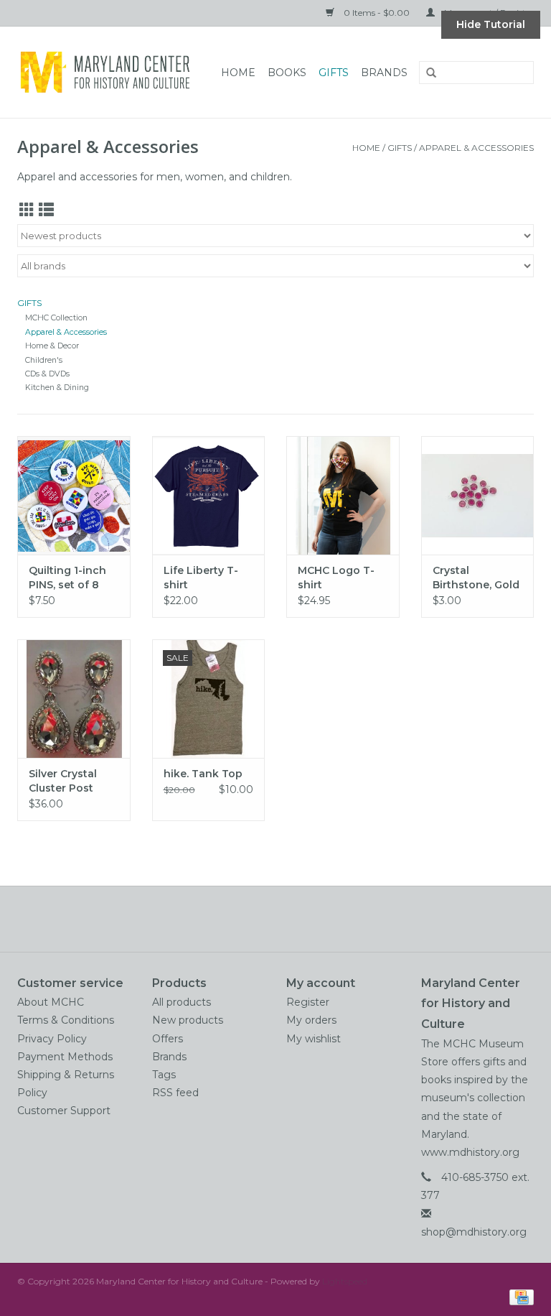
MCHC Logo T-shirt (336, 577)
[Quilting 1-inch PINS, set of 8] (74, 495)
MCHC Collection (56, 318)
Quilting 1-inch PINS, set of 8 (67, 577)
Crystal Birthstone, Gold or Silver (476, 578)
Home (238, 72)
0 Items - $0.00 (377, 12)
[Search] (426, 73)
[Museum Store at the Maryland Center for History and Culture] (109, 72)
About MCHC (50, 1002)
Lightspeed (344, 1281)
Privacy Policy (52, 1038)
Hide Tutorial (490, 24)
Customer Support (63, 1110)
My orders (311, 1020)
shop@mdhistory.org (474, 1231)
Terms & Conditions (65, 1020)
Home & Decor (52, 346)
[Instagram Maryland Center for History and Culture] (301, 918)
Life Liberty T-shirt (201, 577)
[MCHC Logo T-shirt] (343, 495)
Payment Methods (65, 1056)
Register (307, 1002)
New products (187, 1020)
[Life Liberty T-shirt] (208, 495)
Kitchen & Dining (57, 387)
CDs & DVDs (47, 374)
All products (181, 1002)
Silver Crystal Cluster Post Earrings (63, 781)
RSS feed (175, 1092)
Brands (384, 72)
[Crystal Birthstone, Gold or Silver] (477, 495)
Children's (43, 360)
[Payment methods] (519, 1296)
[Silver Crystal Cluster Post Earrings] (74, 698)
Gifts (334, 72)
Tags (164, 1074)
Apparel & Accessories (476, 147)
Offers (167, 1038)
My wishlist (313, 1038)
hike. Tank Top (203, 773)
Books (287, 72)
